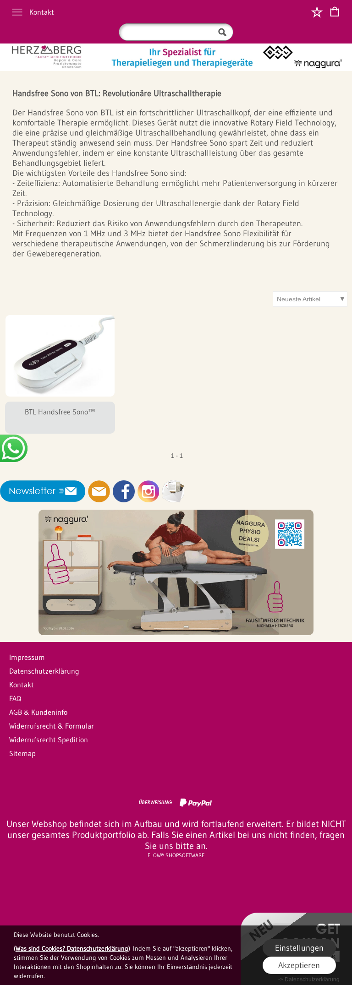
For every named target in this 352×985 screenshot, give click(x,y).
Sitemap (22, 753)
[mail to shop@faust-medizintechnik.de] (99, 491)
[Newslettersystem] (173, 491)
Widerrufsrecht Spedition (48, 739)
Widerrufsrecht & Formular (51, 725)
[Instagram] (148, 491)
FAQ (15, 698)
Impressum (27, 657)
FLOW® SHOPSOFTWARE (176, 855)
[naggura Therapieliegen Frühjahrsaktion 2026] (176, 513)
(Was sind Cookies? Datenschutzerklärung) (72, 948)
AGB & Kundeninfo (38, 712)
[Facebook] (123, 491)
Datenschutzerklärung (44, 670)
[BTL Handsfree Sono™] (60, 418)
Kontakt (41, 11)
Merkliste (317, 11)
